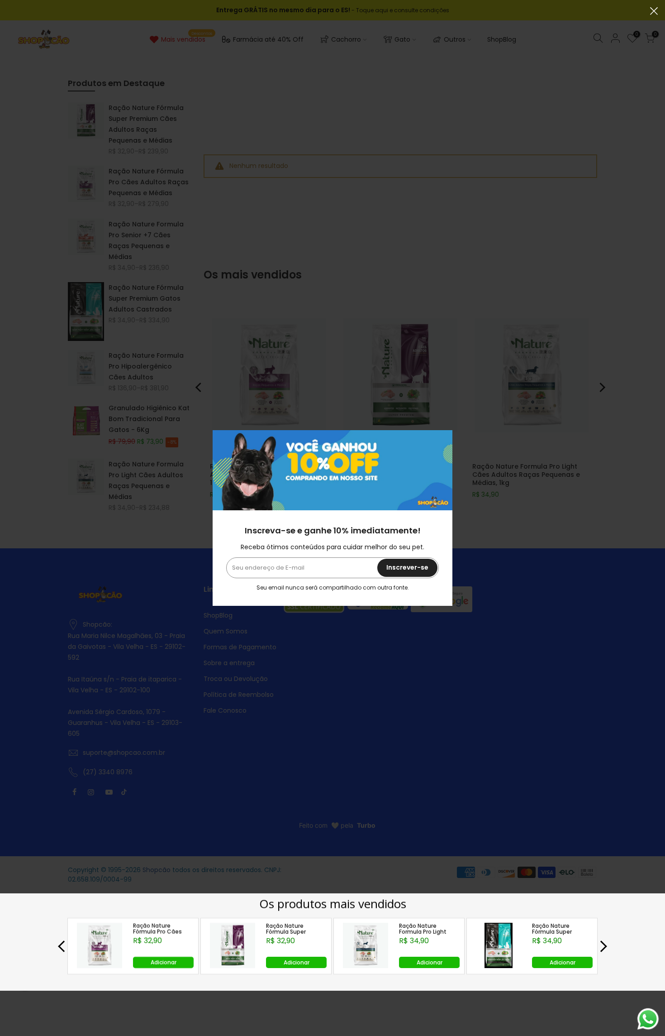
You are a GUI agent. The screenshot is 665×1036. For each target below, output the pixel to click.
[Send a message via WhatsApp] (648, 1019)
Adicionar (163, 962)
